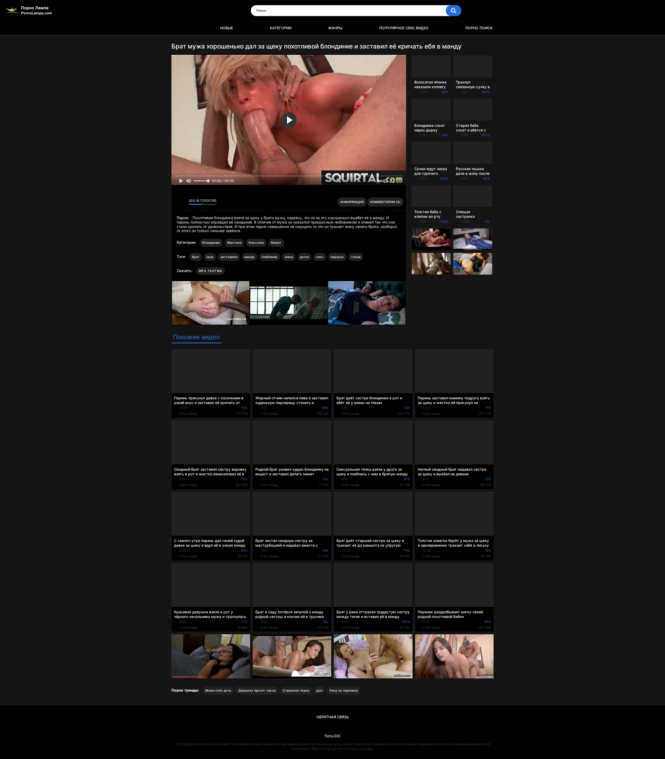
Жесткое (234, 243)
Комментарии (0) (385, 202)
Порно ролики (177, 28)
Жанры (335, 28)
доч (319, 690)
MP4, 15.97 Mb (210, 271)
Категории (280, 28)
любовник (269, 257)
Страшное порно (296, 690)
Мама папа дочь (218, 690)
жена (289, 257)
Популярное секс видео (404, 28)
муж (210, 257)
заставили (229, 257)
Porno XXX (332, 735)
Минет (276, 243)
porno (304, 257)
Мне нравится (176, 202)
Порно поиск (479, 28)
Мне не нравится (183, 202)
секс (319, 257)
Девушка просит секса (257, 690)
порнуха (337, 257)
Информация (352, 202)
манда (249, 257)
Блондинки (211, 243)
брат (196, 257)
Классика (256, 243)
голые (356, 257)
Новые (226, 28)
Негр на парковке (343, 690)
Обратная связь (332, 717)
